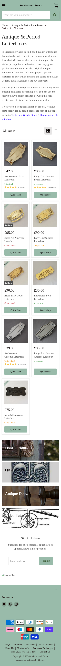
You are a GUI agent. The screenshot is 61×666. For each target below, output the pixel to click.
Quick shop (16, 194)
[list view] (55, 131)
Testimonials (23, 648)
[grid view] (48, 131)
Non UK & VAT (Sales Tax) (23, 651)
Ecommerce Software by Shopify (30, 660)
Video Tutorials (45, 644)
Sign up (46, 560)
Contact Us (45, 651)
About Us (9, 648)
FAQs (7, 644)
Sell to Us (30, 644)
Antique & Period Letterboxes (28, 25)
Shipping (18, 644)
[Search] (54, 15)
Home (5, 25)
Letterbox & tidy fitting (24, 115)
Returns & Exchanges (43, 648)
